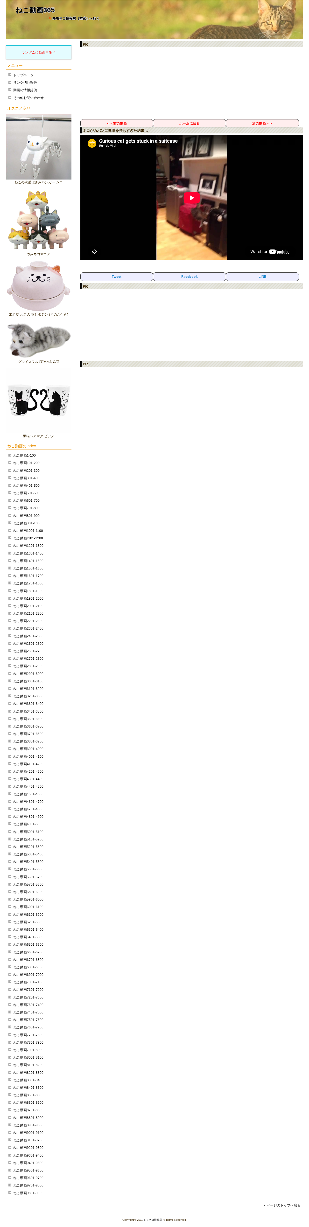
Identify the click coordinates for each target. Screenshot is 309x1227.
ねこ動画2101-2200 (28, 613)
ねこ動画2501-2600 (28, 643)
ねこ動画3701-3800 (28, 734)
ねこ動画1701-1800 (28, 583)
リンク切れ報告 (25, 82)
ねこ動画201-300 (26, 470)
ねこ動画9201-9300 (28, 1148)
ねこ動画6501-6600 (28, 944)
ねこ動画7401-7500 (28, 1012)
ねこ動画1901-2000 (28, 598)
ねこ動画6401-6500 (28, 937)
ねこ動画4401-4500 (28, 786)
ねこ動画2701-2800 (28, 658)
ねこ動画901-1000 (27, 523)
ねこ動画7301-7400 (28, 1005)
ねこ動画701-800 (26, 508)
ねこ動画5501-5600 (28, 869)
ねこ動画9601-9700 (28, 1178)
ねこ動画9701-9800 (28, 1185)
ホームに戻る (189, 123)
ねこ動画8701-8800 (28, 1110)
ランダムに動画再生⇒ (39, 52)
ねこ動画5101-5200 (28, 839)
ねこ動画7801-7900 (28, 1042)
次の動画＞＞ (262, 123)
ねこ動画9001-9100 (28, 1133)
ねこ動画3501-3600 (28, 719)
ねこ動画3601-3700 (28, 726)
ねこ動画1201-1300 (28, 546)
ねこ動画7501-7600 (28, 1020)
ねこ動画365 (35, 10)
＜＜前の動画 (116, 123)
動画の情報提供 (25, 90)
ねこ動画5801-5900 (28, 892)
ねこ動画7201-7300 (28, 997)
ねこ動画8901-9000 (28, 1125)
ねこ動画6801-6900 (28, 967)
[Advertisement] (191, 83)
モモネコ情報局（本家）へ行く (76, 18)
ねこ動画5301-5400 (28, 854)
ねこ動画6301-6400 (28, 929)
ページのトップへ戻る (284, 1205)
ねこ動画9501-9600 (28, 1170)
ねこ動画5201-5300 (28, 847)
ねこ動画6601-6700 (28, 952)
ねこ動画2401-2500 (28, 636)
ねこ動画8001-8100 (28, 1057)
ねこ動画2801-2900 (28, 666)
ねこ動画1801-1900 (28, 591)
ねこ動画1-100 (24, 455)
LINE (262, 276)
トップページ (23, 75)
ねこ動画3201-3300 (28, 696)
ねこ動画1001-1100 (28, 531)
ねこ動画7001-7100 (28, 982)
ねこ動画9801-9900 (28, 1193)
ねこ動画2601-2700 (28, 651)
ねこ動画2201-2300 (28, 621)
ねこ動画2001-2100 (28, 606)
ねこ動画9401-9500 (28, 1163)
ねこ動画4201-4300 (28, 771)
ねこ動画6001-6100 (28, 907)
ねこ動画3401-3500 (28, 711)
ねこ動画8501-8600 (28, 1095)
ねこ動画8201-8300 (28, 1072)
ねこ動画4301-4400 (28, 779)
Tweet (116, 276)
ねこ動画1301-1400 (28, 553)
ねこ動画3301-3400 (28, 704)
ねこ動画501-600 (26, 493)
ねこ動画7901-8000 (28, 1050)
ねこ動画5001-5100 (28, 832)
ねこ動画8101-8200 (28, 1065)
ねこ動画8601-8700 (28, 1102)
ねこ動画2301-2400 (28, 628)
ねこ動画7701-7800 (28, 1035)
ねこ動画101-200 (26, 463)
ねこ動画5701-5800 (28, 884)
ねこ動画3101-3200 (28, 689)
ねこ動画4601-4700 (28, 802)
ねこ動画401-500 (26, 485)
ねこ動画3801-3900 (28, 741)
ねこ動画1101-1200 (28, 538)
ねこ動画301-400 (26, 478)
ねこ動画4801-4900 (28, 816)
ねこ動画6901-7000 (28, 975)
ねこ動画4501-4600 (28, 794)
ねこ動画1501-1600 (28, 568)
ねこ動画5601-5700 (28, 877)
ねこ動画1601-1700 (28, 576)
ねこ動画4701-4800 (28, 809)
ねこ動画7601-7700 (28, 1027)
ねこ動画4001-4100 (28, 756)
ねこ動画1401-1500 (28, 561)
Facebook (189, 276)
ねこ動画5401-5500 (28, 862)
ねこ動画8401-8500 (28, 1087)
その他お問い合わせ (28, 98)
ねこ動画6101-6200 (28, 914)
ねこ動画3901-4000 (28, 749)
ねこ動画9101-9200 (28, 1140)
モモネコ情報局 (152, 1219)
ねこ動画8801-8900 (28, 1118)
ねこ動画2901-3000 (28, 674)
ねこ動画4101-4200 (28, 764)
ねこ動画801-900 (26, 516)
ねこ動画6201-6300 (28, 922)
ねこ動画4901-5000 (28, 824)
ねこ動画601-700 (26, 500)
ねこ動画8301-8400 (28, 1080)
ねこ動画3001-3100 (28, 681)
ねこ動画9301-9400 (28, 1155)
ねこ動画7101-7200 (28, 989)
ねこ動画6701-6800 (28, 960)
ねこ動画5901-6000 (28, 899)
